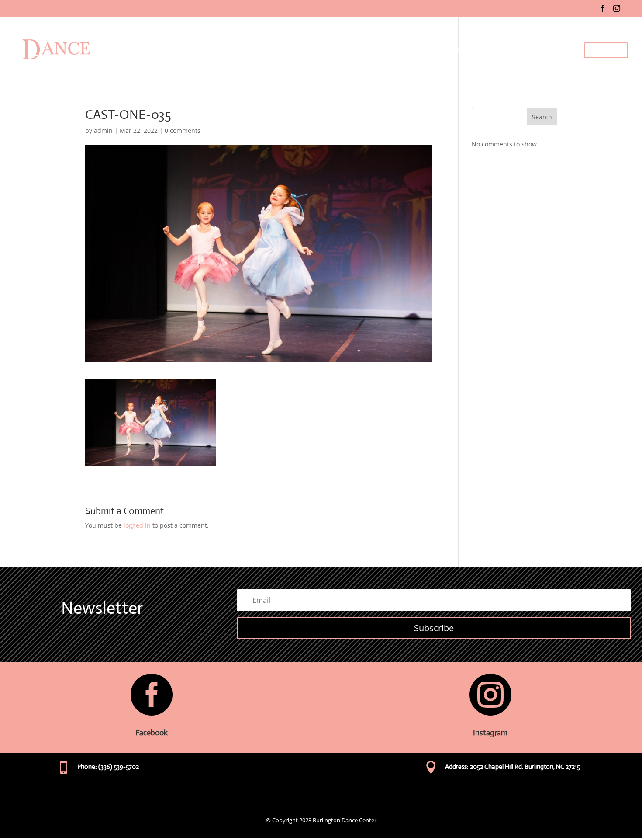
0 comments (182, 130)
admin (103, 130)
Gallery (520, 50)
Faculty (408, 50)
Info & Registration (464, 50)
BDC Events (557, 50)
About (379, 50)
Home (351, 50)
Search (542, 117)
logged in (137, 525)
